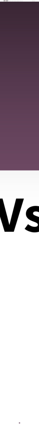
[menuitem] (10, 0)
